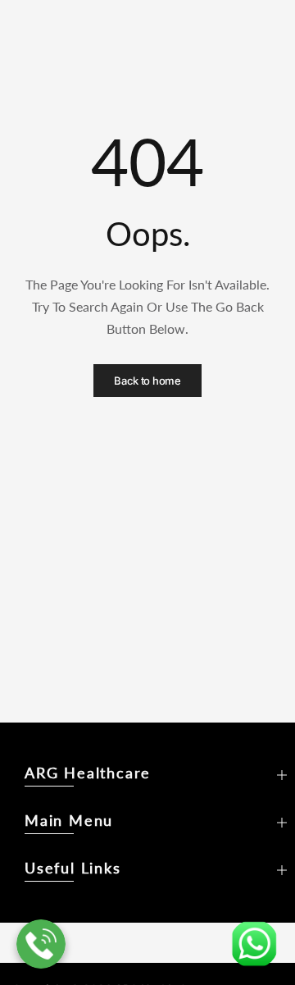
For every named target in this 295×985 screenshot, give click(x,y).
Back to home (147, 380)
